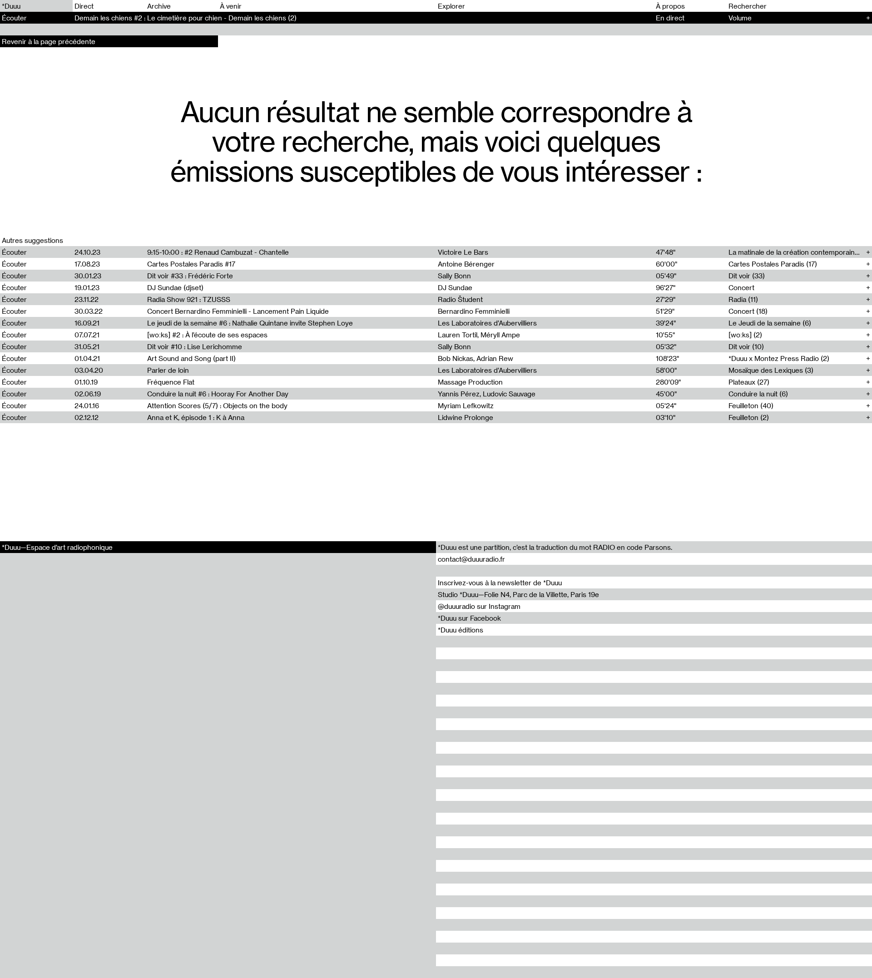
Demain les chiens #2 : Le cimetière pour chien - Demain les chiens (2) (185, 18)
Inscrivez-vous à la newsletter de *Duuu (500, 582)
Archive (159, 6)
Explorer (451, 6)
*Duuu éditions (460, 630)
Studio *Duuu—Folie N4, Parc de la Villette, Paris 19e (518, 594)
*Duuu (11, 6)
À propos (670, 6)
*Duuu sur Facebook (469, 618)
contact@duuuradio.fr (471, 559)
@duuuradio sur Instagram (479, 606)
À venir (231, 6)
